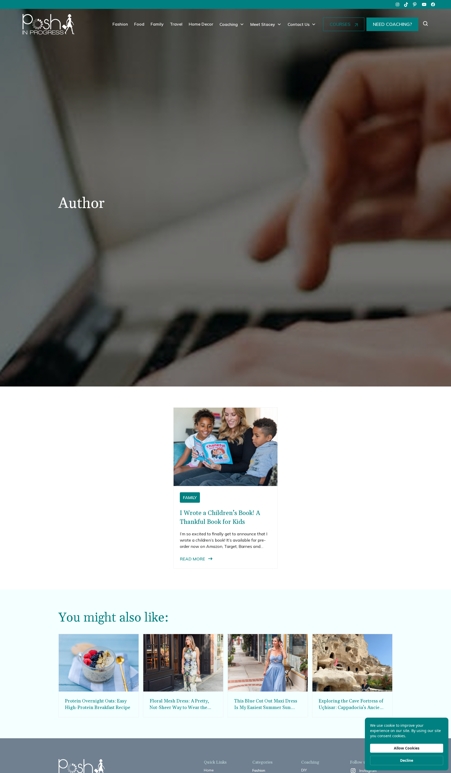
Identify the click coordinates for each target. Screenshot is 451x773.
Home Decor (201, 24)
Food (139, 24)
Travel (176, 24)
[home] (48, 24)
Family (157, 24)
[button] (231, 24)
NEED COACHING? (392, 24)
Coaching (228, 24)
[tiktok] (406, 4)
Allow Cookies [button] (406, 748)
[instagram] (397, 4)
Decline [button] (406, 760)
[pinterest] (415, 4)
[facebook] (433, 4)
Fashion (120, 24)
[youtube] (424, 4)
